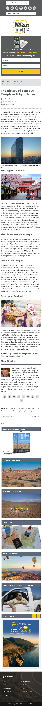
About (5, 685)
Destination (25, 681)
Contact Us (7, 688)
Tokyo (22, 411)
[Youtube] (32, 396)
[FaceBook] (9, 396)
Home (5, 681)
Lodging (24, 685)
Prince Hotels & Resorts (19, 408)
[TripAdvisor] (21, 400)
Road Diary (7, 692)
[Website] (4, 396)
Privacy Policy (26, 692)
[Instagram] (23, 396)
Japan (8, 408)
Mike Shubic (7, 99)
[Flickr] (37, 396)
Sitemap (6, 695)
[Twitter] (14, 396)
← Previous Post (7, 417)
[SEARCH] (26, 3)
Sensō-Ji (16, 411)
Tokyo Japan (29, 411)
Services (24, 688)
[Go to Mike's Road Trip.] (3, 81)
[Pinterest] (28, 396)
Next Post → (36, 417)
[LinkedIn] (18, 396)
